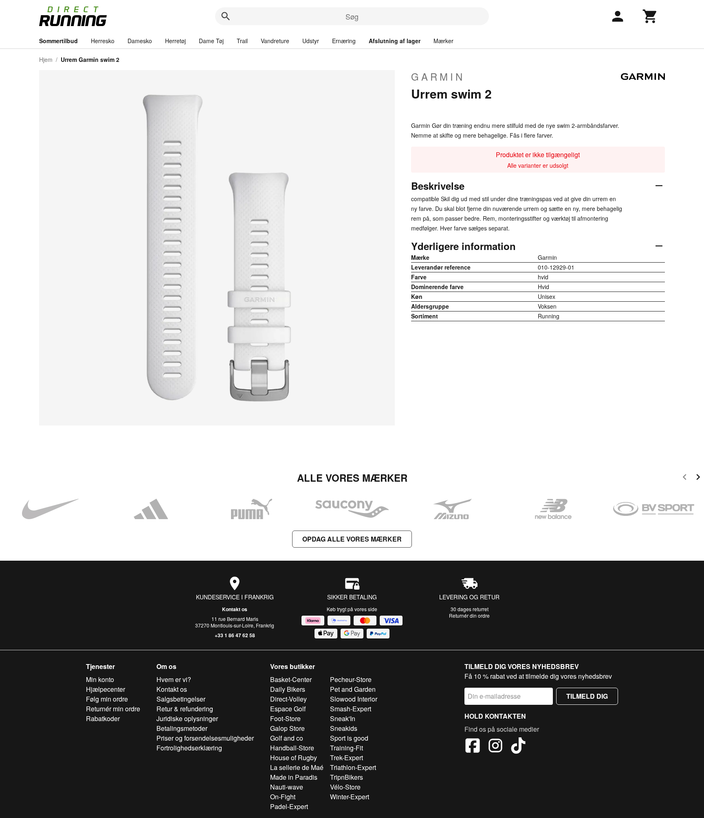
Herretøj (175, 41)
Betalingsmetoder (181, 728)
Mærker (443, 41)
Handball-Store (292, 747)
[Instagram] (495, 746)
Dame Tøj (211, 41)
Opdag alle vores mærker (352, 539)
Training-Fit (346, 747)
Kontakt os (234, 609)
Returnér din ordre (469, 615)
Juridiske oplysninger (187, 718)
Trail (242, 41)
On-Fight (282, 796)
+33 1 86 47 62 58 (235, 635)
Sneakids (343, 728)
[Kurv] (650, 16)
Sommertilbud (58, 41)
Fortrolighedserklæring (189, 747)
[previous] (685, 478)
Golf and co (286, 738)
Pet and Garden (353, 689)
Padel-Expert (289, 806)
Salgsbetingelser (180, 699)
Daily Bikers (287, 689)
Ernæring (344, 41)
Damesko (140, 41)
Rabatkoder (103, 718)
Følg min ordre (107, 699)
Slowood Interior (353, 699)
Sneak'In (342, 718)
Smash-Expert (350, 708)
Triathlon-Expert (353, 767)
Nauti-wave (286, 787)
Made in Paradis (293, 777)
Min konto (100, 679)
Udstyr (310, 41)
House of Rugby (293, 757)
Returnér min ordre (113, 708)
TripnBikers (346, 777)
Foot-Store (285, 718)
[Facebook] (472, 746)
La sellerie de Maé (296, 767)
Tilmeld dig (587, 696)
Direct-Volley (288, 699)
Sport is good (349, 738)
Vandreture (275, 41)
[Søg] (225, 16)
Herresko (102, 41)
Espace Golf (288, 708)
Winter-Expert (349, 796)
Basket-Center (291, 679)
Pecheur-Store (351, 679)
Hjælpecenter (105, 689)
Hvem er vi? (173, 679)
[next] (698, 478)
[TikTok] (518, 746)
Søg (352, 16)
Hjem (46, 59)
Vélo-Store (345, 787)
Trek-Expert (346, 757)
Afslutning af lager (394, 41)
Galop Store (287, 728)
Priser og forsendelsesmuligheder (205, 738)
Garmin (438, 76)
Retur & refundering (184, 708)
